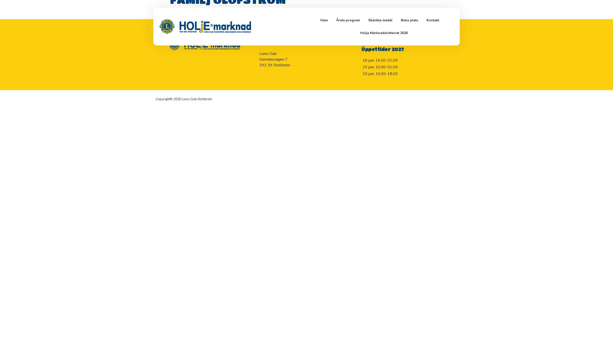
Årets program (348, 20)
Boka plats (409, 20)
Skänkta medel (380, 20)
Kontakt (432, 20)
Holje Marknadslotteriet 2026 (384, 33)
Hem (324, 20)
